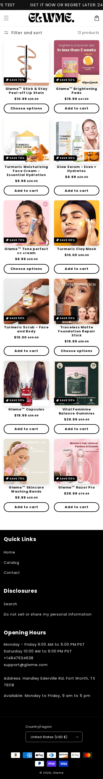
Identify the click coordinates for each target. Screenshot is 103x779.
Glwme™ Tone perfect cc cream (26, 251)
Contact (12, 572)
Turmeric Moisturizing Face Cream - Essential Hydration (26, 171)
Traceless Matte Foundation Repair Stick (76, 331)
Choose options (26, 108)
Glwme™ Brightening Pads (76, 91)
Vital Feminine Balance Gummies (77, 411)
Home (9, 552)
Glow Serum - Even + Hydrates (76, 169)
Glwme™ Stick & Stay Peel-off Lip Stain (27, 91)
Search (10, 604)
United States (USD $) (49, 737)
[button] (6, 18)
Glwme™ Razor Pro (76, 488)
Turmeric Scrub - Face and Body (26, 329)
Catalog (11, 562)
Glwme (58, 773)
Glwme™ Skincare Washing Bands (26, 490)
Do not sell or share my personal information (48, 614)
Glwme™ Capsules (26, 409)
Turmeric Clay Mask (76, 249)
